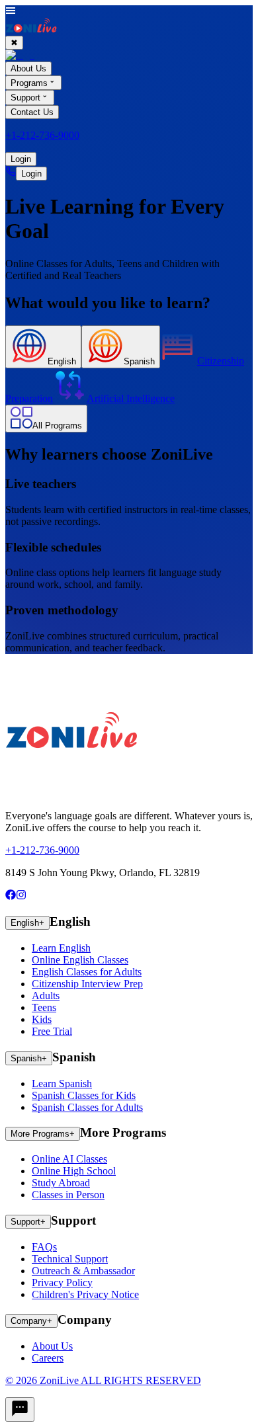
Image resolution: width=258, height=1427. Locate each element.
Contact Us (32, 112)
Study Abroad (61, 1182)
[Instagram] (21, 896)
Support (25, 98)
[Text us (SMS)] (19, 1409)
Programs (29, 83)
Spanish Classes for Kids (84, 1095)
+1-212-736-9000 (42, 135)
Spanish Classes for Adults (87, 1107)
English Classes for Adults (87, 971)
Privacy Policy (62, 1282)
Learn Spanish (62, 1083)
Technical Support (70, 1258)
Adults (46, 995)
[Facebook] (10, 896)
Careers (48, 1358)
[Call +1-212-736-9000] (10, 173)
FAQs (44, 1246)
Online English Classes (80, 959)
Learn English (61, 948)
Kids (42, 1019)
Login (21, 159)
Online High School (74, 1170)
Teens (44, 1007)
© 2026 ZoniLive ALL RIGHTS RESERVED (103, 1380)
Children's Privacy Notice (85, 1294)
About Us (52, 1346)
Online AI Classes (69, 1158)
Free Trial (52, 1031)
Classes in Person (68, 1194)
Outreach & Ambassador (83, 1270)
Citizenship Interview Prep (87, 983)
